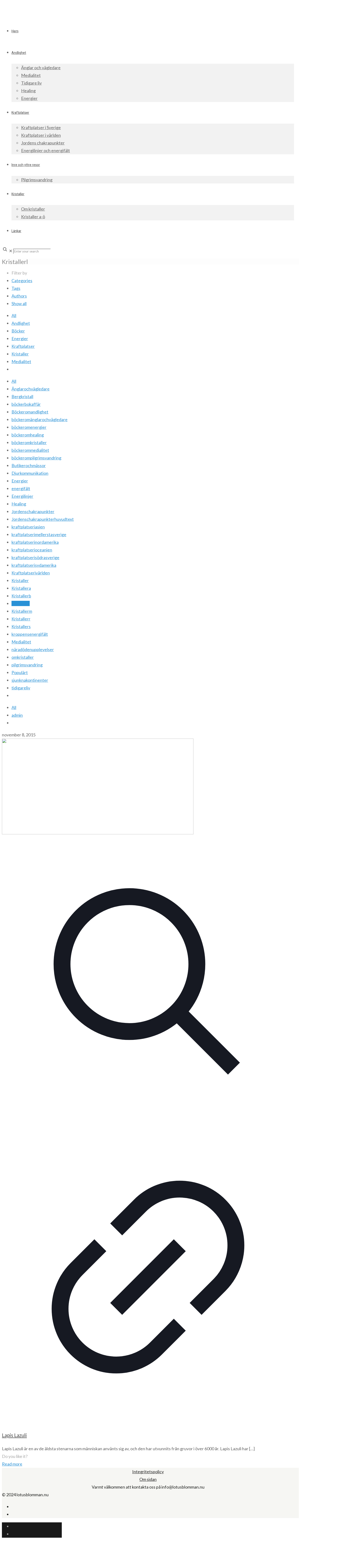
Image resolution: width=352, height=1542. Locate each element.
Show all (19, 303)
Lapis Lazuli (14, 1435)
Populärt (19, 672)
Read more (12, 1464)
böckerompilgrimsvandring (36, 457)
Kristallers (21, 626)
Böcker (18, 330)
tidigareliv (20, 687)
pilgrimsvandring (27, 664)
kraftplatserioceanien (31, 549)
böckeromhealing (27, 434)
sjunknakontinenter (29, 680)
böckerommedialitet (30, 450)
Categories (21, 280)
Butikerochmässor (28, 465)
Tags (15, 288)
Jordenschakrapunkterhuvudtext (42, 519)
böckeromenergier (28, 427)
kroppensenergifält (29, 634)
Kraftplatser (23, 346)
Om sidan (148, 1479)
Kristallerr (20, 618)
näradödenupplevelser (32, 649)
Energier (19, 338)
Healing (18, 503)
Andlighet (20, 323)
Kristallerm (21, 611)
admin (17, 715)
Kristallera (21, 588)
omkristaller (22, 657)
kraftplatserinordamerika (35, 542)
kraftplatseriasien (28, 526)
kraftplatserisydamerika (33, 565)
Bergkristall (22, 396)
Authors (19, 295)
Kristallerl (20, 603)
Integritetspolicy (148, 1471)
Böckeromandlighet (29, 411)
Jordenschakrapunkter (32, 511)
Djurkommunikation (29, 473)
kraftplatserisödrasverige (35, 557)
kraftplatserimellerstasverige (38, 534)
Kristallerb (21, 595)
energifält (20, 488)
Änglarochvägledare (30, 388)
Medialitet (21, 361)
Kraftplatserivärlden (30, 572)
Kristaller (20, 353)
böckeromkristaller (29, 442)
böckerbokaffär (26, 404)
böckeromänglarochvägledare (39, 419)
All (13, 315)
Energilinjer (22, 496)
